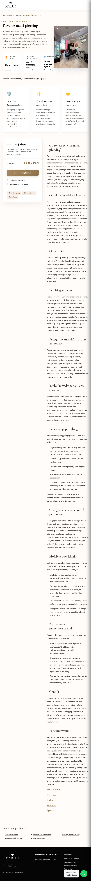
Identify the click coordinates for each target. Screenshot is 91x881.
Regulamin (68, 854)
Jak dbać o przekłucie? (18, 184)
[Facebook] (5, 866)
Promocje (68, 869)
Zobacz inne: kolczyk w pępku (34, 78)
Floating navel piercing (71, 834)
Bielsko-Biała (53, 789)
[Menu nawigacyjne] (86, 5)
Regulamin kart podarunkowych (70, 863)
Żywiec (50, 810)
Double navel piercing (42, 834)
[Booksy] (16, 866)
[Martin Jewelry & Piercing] (11, 5)
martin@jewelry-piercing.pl (45, 859)
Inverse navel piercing (13, 838)
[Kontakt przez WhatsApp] (83, 873)
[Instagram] (10, 866)
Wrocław (51, 805)
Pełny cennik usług (16, 180)
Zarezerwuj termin (22, 173)
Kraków (50, 800)
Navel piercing (39, 838)
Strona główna (8, 15)
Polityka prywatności (72, 858)
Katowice (51, 795)
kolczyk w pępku (11, 834)
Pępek (18, 15)
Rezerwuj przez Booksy (12, 78)
